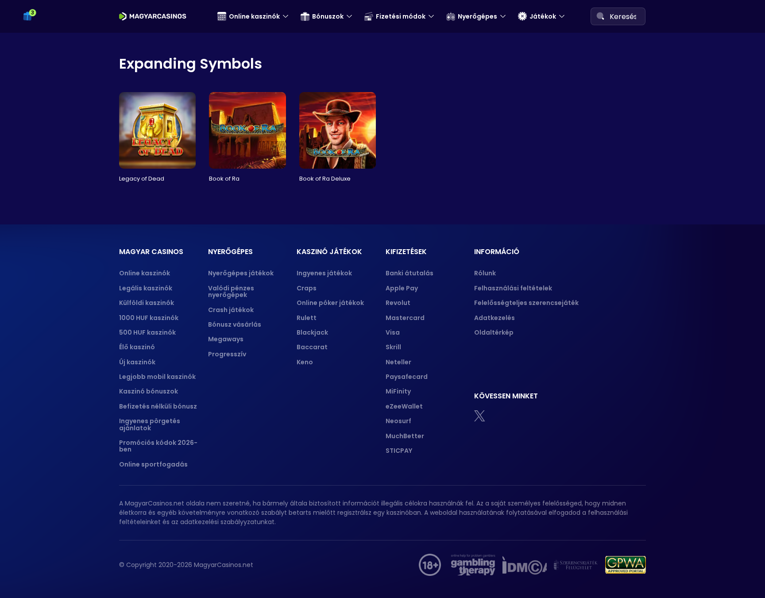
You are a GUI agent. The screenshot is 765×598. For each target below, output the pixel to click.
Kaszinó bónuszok (148, 391)
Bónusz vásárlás (234, 324)
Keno (305, 362)
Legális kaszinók (145, 288)
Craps (307, 288)
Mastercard (405, 317)
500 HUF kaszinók (147, 332)
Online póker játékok (330, 302)
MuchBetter (405, 436)
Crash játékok (231, 309)
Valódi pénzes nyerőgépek (231, 291)
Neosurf (398, 421)
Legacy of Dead (141, 178)
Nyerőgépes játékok (241, 273)
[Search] (600, 16)
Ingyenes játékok (324, 273)
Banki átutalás (409, 273)
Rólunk (485, 273)
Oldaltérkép (494, 332)
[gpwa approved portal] (625, 565)
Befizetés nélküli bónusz (158, 406)
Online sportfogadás (153, 464)
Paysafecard (407, 376)
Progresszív (227, 354)
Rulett (307, 317)
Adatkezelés (494, 317)
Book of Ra (224, 178)
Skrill (393, 347)
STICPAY (399, 450)
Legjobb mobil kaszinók (157, 376)
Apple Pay (402, 288)
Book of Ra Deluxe (325, 178)
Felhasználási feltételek (513, 288)
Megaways (225, 339)
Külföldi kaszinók (146, 302)
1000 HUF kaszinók (148, 317)
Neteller (398, 362)
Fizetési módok (400, 16)
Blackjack (312, 332)
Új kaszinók (137, 362)
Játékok (542, 16)
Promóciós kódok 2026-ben (158, 446)
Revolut (398, 302)
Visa (393, 332)
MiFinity (398, 391)
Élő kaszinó (137, 347)
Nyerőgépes (477, 16)
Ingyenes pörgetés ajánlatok (149, 424)
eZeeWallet (404, 406)
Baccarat (312, 347)
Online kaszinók (254, 16)
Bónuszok (328, 16)
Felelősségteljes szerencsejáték (526, 302)
